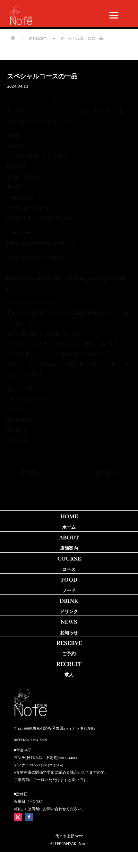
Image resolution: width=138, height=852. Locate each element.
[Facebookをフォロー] (29, 817)
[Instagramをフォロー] (18, 817)
